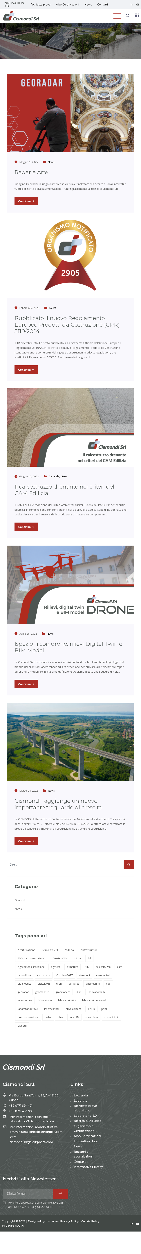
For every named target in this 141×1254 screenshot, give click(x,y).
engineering (93, 983)
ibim (79, 992)
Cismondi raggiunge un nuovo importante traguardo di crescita (58, 804)
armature (72, 967)
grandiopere (63, 992)
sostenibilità (111, 1017)
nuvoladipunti (74, 1009)
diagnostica (24, 983)
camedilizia (24, 975)
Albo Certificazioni (67, 4)
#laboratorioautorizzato (32, 958)
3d (89, 958)
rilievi (61, 1017)
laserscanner (51, 1009)
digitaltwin (44, 983)
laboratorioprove (28, 1009)
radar (48, 1017)
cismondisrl (103, 975)
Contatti (102, 4)
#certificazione (26, 950)
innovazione (25, 1000)
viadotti (22, 1025)
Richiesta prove (40, 4)
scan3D (74, 1017)
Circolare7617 (64, 975)
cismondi (84, 975)
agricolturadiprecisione (31, 967)
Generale (54, 476)
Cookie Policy (90, 1221)
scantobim (91, 1017)
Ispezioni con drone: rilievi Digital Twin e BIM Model (68, 647)
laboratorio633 (67, 1000)
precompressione (28, 1017)
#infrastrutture (88, 950)
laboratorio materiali (94, 1000)
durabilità (74, 983)
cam (119, 967)
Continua (24, 201)
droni (59, 983)
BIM (86, 967)
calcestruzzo (103, 967)
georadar (23, 992)
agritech (56, 967)
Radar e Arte (31, 172)
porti (104, 1009)
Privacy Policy (69, 1221)
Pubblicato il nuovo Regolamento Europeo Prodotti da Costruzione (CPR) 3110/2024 (67, 325)
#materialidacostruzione (67, 958)
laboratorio (45, 1000)
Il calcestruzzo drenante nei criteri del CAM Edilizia (64, 490)
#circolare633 (50, 950)
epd (108, 983)
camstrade (43, 975)
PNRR (91, 1009)
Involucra (52, 1221)
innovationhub (96, 992)
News (88, 4)
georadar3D (42, 992)
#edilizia (69, 950)
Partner (14, 4)
